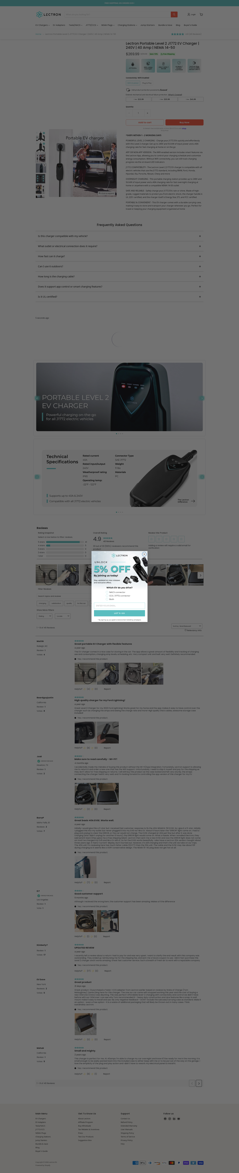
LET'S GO (119, 613)
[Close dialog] (144, 554)
